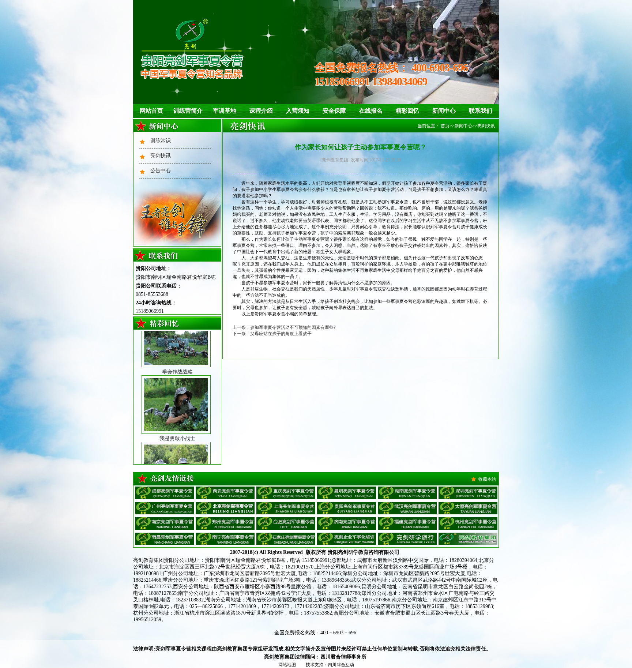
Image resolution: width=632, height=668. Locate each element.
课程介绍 (261, 111)
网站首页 (151, 111)
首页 (445, 125)
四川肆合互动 (341, 664)
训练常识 (160, 140)
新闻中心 (444, 111)
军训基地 (224, 111)
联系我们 (480, 111)
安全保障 (334, 111)
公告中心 (160, 170)
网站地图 (287, 664)
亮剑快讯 (160, 155)
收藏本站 (487, 479)
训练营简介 (188, 111)
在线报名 (371, 111)
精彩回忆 (407, 111)
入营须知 (297, 111)
